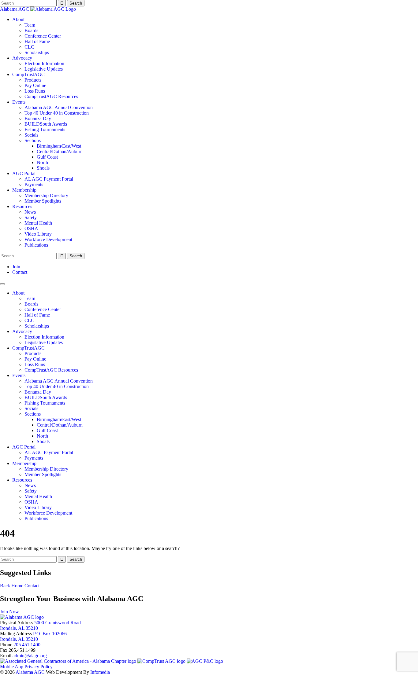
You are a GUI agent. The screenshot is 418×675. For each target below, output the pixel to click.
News (30, 212)
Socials (31, 135)
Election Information (44, 63)
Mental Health (38, 223)
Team (29, 25)
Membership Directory (46, 195)
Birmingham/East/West (59, 146)
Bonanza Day (37, 118)
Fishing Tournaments (44, 129)
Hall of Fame (37, 41)
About (18, 19)
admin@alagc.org (30, 655)
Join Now (9, 611)
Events (18, 102)
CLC (29, 47)
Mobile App (11, 666)
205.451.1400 (26, 644)
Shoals (43, 168)
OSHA (31, 228)
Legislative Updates (43, 69)
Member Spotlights (42, 201)
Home (17, 585)
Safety (30, 217)
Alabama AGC (15, 9)
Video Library (38, 234)
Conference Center (42, 36)
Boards (31, 30)
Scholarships (36, 52)
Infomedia (100, 672)
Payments (33, 184)
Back (5, 585)
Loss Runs (34, 91)
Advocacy (22, 58)
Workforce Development (48, 239)
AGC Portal (23, 173)
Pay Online (35, 85)
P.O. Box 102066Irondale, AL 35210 (33, 636)
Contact (19, 272)
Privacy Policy (38, 666)
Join (16, 266)
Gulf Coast (47, 157)
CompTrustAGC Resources (51, 96)
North (42, 162)
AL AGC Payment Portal (48, 179)
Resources (22, 206)
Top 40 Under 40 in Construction (56, 113)
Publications (36, 245)
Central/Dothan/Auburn (60, 151)
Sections (32, 140)
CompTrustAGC (28, 74)
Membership (24, 190)
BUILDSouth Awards (45, 124)
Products (32, 80)
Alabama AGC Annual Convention (58, 107)
